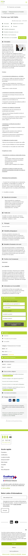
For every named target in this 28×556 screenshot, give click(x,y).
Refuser (14, 547)
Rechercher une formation (15, 7)
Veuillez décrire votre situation (10, 301)
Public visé (6, 26)
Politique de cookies (6, 554)
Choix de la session (6, 310)
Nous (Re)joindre (5, 469)
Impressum (24, 554)
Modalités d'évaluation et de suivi (11, 32)
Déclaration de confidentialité (15, 554)
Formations (4, 452)
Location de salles (5, 457)
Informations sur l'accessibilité (10, 37)
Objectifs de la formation (18, 23)
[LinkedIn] (18, 400)
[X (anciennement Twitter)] (14, 400)
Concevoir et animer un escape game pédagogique (13, 384)
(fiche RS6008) (12, 415)
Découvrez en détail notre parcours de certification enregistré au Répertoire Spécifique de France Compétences (13, 414)
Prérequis (15, 26)
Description (6, 23)
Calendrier (6, 335)
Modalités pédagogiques (9, 29)
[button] (26, 529)
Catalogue (4, 11)
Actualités (3, 464)
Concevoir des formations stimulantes (10, 381)
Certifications (4, 454)
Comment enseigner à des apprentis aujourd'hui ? (13, 378)
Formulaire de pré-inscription (10, 338)
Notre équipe (4, 462)
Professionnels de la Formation (16, 11)
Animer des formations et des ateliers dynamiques (13, 374)
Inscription (23, 37)
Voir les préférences (14, 551)
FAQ (2, 467)
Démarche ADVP (5, 459)
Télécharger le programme (9, 357)
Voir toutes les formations (10, 392)
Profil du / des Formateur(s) (10, 34)
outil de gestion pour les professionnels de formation (14, 421)
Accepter (14, 543)
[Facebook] (10, 400)
